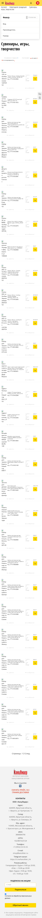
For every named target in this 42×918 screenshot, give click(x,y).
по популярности (8, 60)
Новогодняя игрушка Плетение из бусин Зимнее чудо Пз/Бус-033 (15, 512)
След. (27, 753)
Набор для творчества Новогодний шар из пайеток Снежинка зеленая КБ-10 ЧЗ (15, 711)
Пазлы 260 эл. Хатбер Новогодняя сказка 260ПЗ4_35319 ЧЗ (13, 272)
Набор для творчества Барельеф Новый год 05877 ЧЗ (15, 462)
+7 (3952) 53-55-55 (20, 847)
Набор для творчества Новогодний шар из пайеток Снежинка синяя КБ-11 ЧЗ (15, 686)
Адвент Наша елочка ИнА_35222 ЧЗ (13, 415)
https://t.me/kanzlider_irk (20, 859)
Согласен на (18, 897)
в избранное (30, 88)
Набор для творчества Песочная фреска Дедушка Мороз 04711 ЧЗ (15, 149)
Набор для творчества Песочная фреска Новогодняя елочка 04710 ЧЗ (15, 124)
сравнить (11, 88)
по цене (34, 58)
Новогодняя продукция (18, 7)
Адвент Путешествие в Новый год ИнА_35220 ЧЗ (15, 393)
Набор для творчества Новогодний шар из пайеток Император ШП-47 (15, 561)
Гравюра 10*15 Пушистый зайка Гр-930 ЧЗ (14, 100)
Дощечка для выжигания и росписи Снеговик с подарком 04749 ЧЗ (15, 173)
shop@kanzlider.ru (20, 853)
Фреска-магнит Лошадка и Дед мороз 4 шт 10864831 (15, 247)
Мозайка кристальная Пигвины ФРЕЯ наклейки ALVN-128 (14, 438)
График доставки (20, 792)
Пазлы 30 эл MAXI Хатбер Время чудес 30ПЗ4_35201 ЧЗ (15, 223)
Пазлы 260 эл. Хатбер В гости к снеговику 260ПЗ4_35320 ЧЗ (14, 321)
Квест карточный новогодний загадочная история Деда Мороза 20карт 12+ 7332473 (15, 368)
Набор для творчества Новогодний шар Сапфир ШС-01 (14, 735)
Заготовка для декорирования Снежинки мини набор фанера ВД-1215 (15, 487)
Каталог (4, 7)
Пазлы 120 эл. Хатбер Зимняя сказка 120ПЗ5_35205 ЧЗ (15, 76)
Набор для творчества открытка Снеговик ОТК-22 (15, 345)
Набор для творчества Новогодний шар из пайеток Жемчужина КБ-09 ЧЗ (15, 636)
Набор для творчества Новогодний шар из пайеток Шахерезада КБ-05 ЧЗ (15, 586)
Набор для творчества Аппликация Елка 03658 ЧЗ (15, 198)
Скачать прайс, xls (20, 790)
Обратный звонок (20, 905)
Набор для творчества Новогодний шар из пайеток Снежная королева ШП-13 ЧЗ (15, 661)
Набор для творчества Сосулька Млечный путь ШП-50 (14, 537)
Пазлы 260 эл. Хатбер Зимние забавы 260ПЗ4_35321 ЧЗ (13, 296)
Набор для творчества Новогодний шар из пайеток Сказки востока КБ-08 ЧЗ (15, 611)
